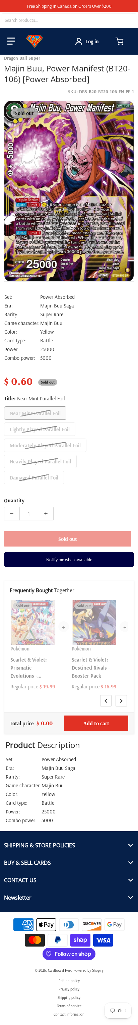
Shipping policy (69, 997)
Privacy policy (69, 989)
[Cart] (120, 41)
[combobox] (69, 20)
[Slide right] (121, 700)
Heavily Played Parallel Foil (40, 461)
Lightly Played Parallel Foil (40, 429)
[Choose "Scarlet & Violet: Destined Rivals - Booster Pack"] (111, 606)
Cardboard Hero (60, 970)
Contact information (69, 1014)
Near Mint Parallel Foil (35, 413)
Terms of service (69, 1006)
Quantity (14, 500)
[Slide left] (106, 700)
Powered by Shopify (88, 970)
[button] (11, 41)
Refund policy (69, 980)
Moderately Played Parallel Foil (45, 445)
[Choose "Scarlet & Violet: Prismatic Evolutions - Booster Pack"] (49, 606)
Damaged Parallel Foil (34, 477)
